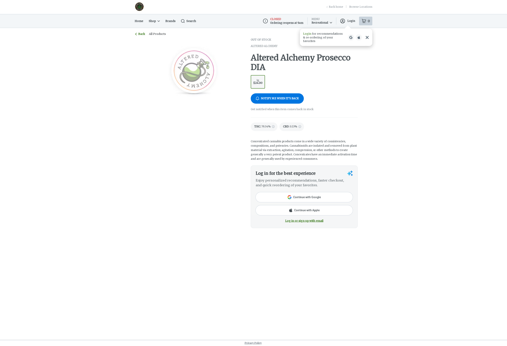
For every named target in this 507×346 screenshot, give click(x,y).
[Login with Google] (351, 37)
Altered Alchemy (264, 46)
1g (257, 82)
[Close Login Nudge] (367, 37)
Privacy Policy (253, 342)
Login (351, 21)
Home (139, 21)
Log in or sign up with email (304, 221)
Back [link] (141, 34)
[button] (336, 37)
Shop (152, 21)
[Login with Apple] (359, 37)
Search (191, 21)
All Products (157, 33)
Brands (170, 21)
